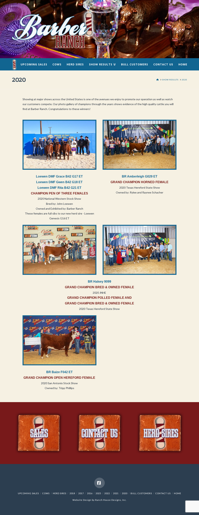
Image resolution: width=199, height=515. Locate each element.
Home (177, 493)
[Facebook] (99, 483)
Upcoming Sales (28, 493)
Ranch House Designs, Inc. (111, 500)
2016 (90, 493)
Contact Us (163, 493)
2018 (72, 493)
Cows (46, 493)
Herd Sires (59, 493)
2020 (124, 493)
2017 (81, 493)
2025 (98, 493)
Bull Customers (141, 493)
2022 (107, 493)
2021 (116, 493)
